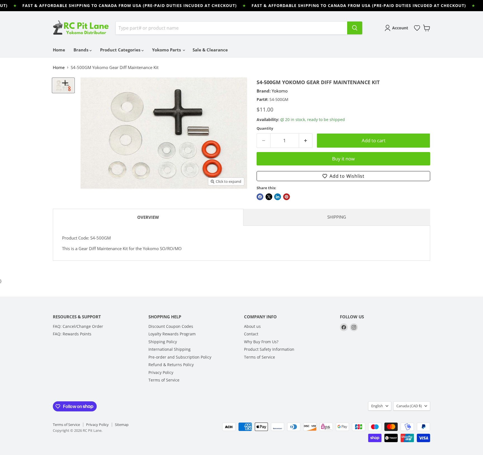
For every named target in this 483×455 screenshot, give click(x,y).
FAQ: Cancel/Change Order (78, 326)
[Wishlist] (417, 28)
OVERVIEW (148, 217)
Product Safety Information (269, 349)
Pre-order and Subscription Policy (179, 357)
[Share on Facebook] (260, 196)
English (377, 405)
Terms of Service (163, 380)
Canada (409, 405)
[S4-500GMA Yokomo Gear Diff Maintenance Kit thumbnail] (63, 85)
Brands (81, 50)
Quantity (265, 128)
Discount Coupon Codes (170, 326)
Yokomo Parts (167, 50)
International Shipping (169, 349)
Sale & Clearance (210, 50)
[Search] (354, 28)
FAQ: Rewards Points (72, 333)
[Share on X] (269, 196)
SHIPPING (336, 217)
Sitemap (122, 424)
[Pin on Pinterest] (286, 196)
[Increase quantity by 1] (306, 140)
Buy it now (343, 158)
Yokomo (280, 91)
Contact (251, 333)
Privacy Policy (160, 372)
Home (59, 50)
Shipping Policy (162, 341)
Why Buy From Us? (261, 341)
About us (252, 326)
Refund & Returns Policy (171, 364)
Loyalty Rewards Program (172, 333)
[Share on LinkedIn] (277, 196)
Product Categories (120, 50)
